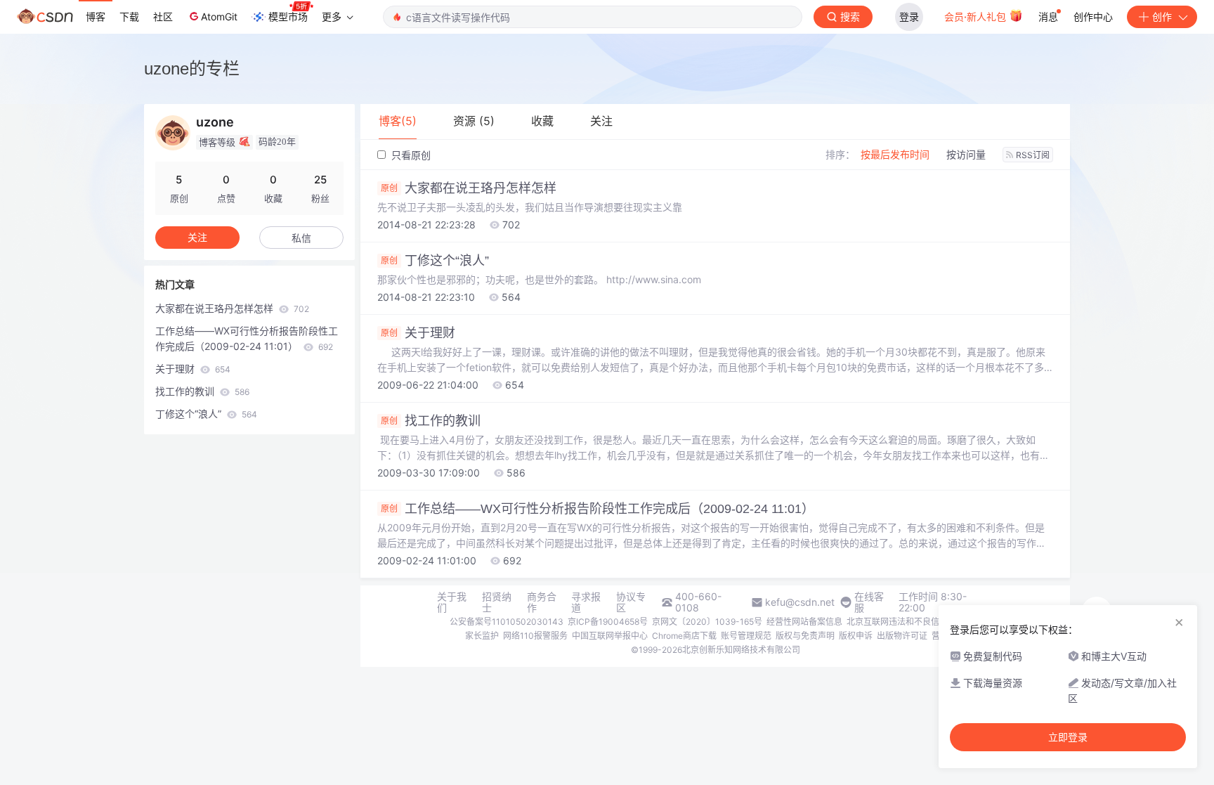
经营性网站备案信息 (804, 621)
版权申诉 (856, 635)
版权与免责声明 (805, 635)
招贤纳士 (496, 602)
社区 (163, 16)
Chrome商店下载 (684, 635)
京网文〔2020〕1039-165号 (707, 621)
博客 (95, 16)
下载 (129, 16)
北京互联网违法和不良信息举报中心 (914, 621)
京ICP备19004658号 (608, 621)
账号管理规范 (746, 635)
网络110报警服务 (535, 635)
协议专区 (631, 602)
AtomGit (219, 16)
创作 (1162, 16)
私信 (301, 238)
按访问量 (966, 154)
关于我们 (451, 602)
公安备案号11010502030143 (506, 621)
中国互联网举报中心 (610, 635)
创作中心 (1093, 16)
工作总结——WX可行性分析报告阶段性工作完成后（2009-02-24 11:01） (597, 509)
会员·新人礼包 (976, 16)
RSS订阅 (1033, 155)
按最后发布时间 (895, 154)
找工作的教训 (431, 421)
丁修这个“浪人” (435, 261)
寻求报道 (586, 602)
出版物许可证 (902, 635)
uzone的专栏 (192, 68)
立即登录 (1068, 737)
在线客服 (869, 602)
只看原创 (410, 155)
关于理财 (418, 333)
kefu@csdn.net (800, 602)
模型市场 (288, 16)
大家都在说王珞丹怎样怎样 (468, 188)
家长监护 (482, 635)
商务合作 (541, 602)
